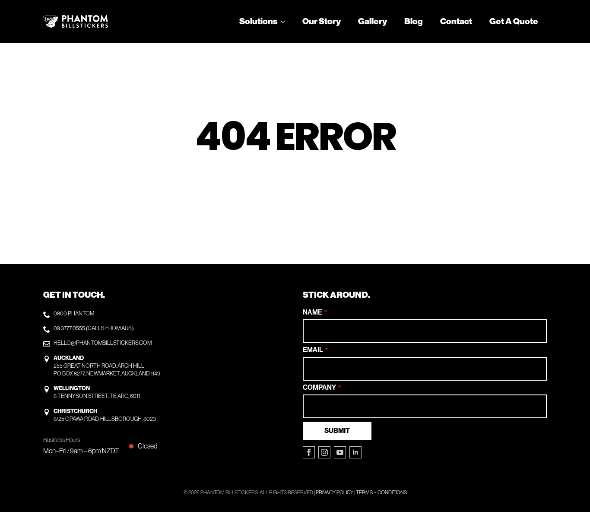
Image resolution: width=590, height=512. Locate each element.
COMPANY (322, 387)
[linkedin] (355, 452)
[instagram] (324, 452)
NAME (315, 312)
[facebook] (309, 452)
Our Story (321, 21)
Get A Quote (513, 21)
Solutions (258, 21)
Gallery (372, 21)
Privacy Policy (334, 492)
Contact (456, 21)
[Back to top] (568, 490)
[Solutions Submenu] (285, 22)
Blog (413, 21)
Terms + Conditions (381, 492)
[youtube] (340, 452)
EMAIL (315, 350)
